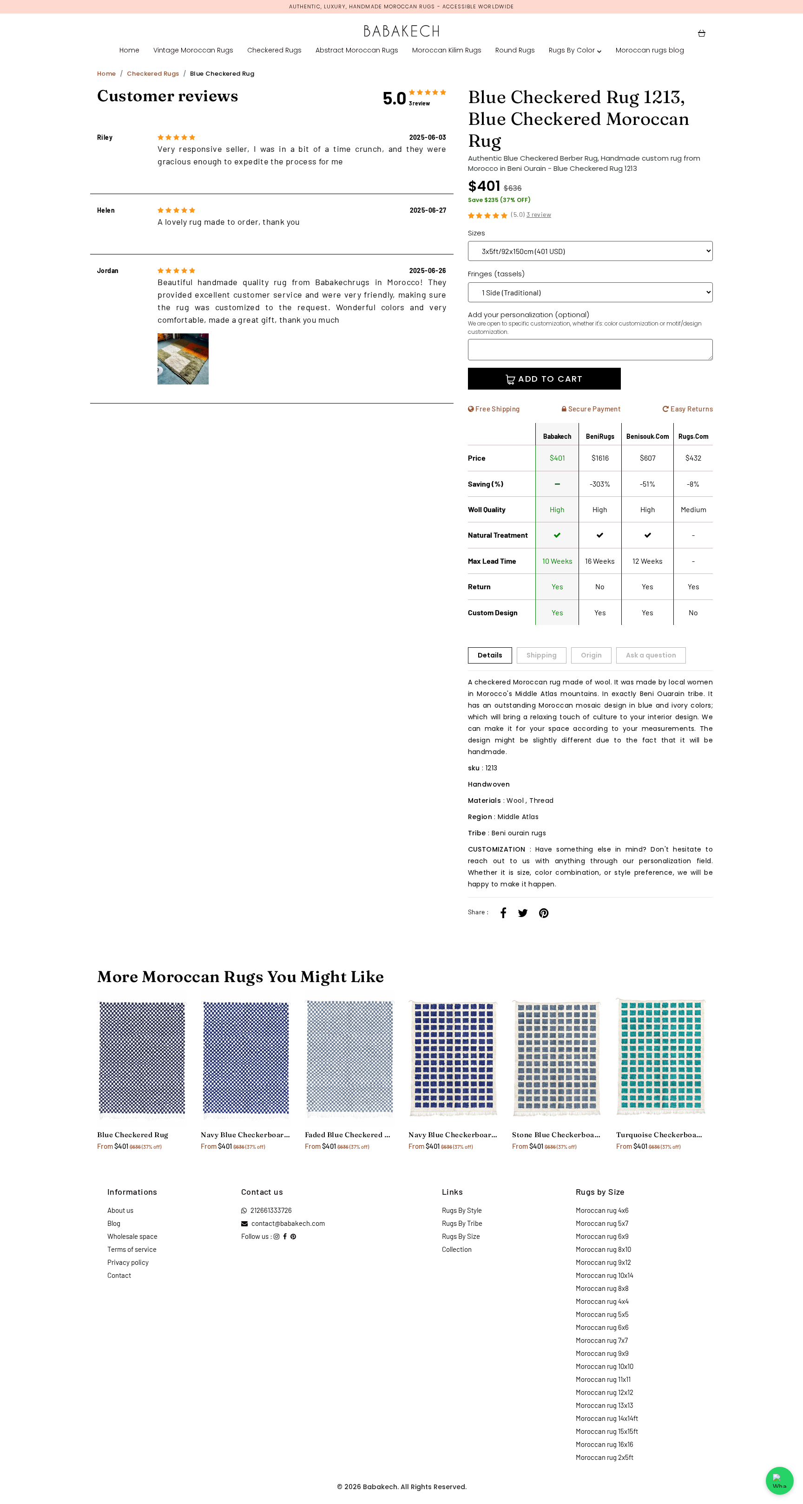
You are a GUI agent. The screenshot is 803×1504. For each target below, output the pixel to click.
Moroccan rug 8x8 (602, 1288)
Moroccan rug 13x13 (604, 1405)
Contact (119, 1275)
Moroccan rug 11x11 (603, 1379)
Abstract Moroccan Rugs (357, 50)
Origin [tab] (591, 655)
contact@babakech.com (288, 1223)
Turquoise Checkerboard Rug (661, 1134)
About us (120, 1210)
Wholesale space (132, 1236)
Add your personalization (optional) (585, 323)
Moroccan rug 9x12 (603, 1262)
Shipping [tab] (542, 655)
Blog (113, 1223)
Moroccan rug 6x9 (602, 1236)
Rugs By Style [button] (462, 1210)
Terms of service (132, 1249)
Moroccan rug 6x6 (602, 1327)
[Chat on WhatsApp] (780, 1481)
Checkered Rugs (274, 50)
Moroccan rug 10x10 (604, 1366)
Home (129, 50)
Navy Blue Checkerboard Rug (245, 1134)
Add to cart (549, 378)
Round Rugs (515, 50)
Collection (457, 1249)
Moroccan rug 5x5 (602, 1314)
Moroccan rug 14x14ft (607, 1418)
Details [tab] (490, 655)
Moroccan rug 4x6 (602, 1210)
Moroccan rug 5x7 (602, 1223)
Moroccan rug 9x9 (602, 1353)
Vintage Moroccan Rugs (193, 50)
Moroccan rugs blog (650, 50)
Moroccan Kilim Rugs (446, 50)
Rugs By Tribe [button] (462, 1223)
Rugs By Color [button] (572, 50)
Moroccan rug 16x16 (604, 1444)
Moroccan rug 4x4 (602, 1301)
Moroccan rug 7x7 (602, 1340)
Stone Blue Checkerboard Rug (557, 1134)
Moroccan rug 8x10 (603, 1249)
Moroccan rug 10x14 (604, 1275)
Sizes (476, 233)
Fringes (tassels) (496, 274)
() (531, 214)
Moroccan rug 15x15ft (607, 1431)
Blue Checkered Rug (133, 1134)
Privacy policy (128, 1262)
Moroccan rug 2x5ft (604, 1457)
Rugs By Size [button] (461, 1236)
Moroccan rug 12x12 (604, 1392)
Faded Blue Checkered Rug (350, 1134)
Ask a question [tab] (651, 655)
